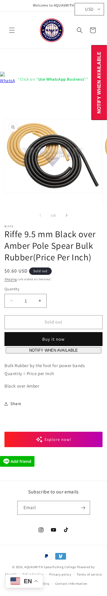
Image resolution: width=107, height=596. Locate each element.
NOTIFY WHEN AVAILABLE (53, 350)
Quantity (11, 288)
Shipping (10, 279)
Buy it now (53, 339)
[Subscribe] (83, 508)
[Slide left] (40, 215)
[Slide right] (66, 215)
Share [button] (15, 403)
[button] (11, 30)
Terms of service (89, 574)
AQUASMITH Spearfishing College (50, 567)
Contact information (71, 583)
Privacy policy (60, 574)
